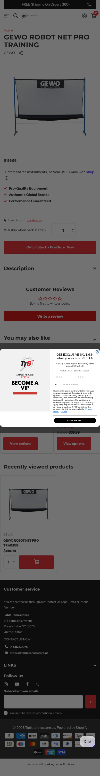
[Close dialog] (97, 351)
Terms (64, 411)
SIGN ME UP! (75, 420)
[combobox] (57, 384)
